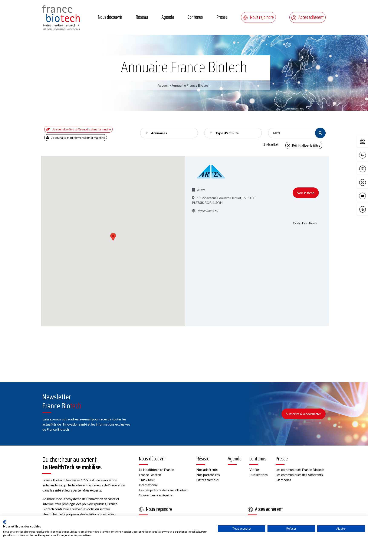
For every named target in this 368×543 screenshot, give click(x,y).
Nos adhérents (207, 469)
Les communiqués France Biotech (300, 469)
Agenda (167, 17)
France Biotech (150, 475)
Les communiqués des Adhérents (299, 475)
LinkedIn (367, 155)
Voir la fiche (305, 193)
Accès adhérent (311, 17)
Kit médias (283, 480)
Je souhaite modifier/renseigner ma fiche (77, 137)
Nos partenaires (208, 475)
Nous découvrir (110, 17)
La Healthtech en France (156, 469)
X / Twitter (367, 182)
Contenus (195, 17)
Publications (258, 475)
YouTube (367, 196)
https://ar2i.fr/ (207, 211)
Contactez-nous (367, 141)
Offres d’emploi (207, 480)
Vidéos (254, 469)
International (148, 485)
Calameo (367, 209)
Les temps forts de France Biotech (163, 490)
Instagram (367, 168)
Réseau (142, 17)
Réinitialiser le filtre (305, 145)
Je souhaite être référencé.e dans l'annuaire (81, 129)
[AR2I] (211, 171)
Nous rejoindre (262, 17)
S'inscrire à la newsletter (303, 414)
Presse (222, 17)
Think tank (147, 480)
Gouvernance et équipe (155, 495)
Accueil (163, 85)
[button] (113, 237)
